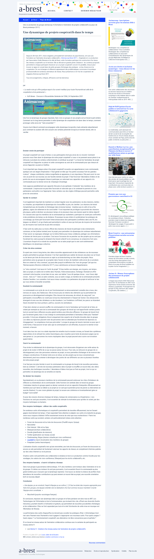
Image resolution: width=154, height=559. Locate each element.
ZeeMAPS (31, 440)
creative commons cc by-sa (54, 537)
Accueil (25, 20)
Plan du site (133, 551)
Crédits (124, 551)
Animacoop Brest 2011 (69, 58)
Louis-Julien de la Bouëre (49, 535)
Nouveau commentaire (97, 543)
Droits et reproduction (101, 551)
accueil (52, 11)
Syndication (115, 551)
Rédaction (88, 551)
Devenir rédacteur (91, 11)
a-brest (30, 8)
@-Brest (34, 20)
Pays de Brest (45, 20)
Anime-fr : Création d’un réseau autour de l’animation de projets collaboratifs (58, 529)
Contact (68, 11)
